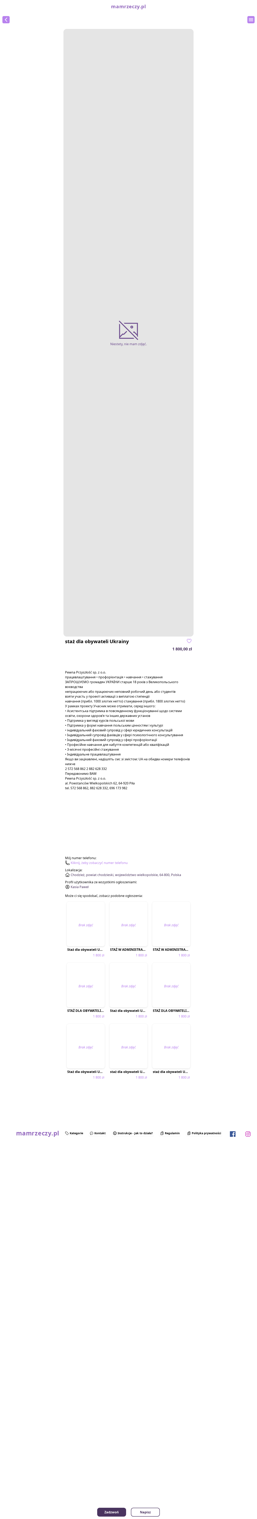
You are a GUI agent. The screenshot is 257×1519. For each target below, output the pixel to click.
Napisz (145, 1512)
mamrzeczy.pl (128, 6)
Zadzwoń (111, 1512)
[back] (6, 19)
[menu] (251, 19)
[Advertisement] (25, 1182)
